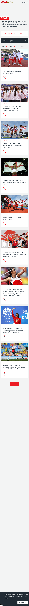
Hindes (11, 46)
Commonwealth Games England (7, 2)
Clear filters (21, 46)
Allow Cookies (23, 602)
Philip (3, 46)
